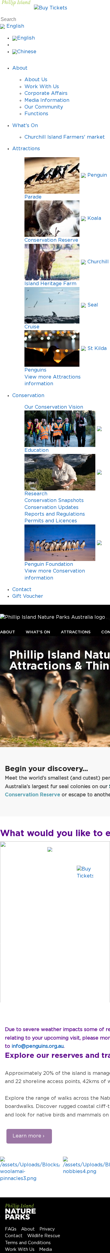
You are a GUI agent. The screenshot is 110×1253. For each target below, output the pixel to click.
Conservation (28, 395)
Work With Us (41, 86)
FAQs (10, 1229)
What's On (25, 125)
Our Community (43, 107)
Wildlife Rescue (43, 1236)
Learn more (27, 1136)
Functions (36, 113)
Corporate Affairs (46, 93)
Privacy (47, 1229)
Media (45, 1249)
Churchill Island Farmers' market (64, 137)
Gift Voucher (27, 596)
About (20, 68)
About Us (35, 79)
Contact (21, 589)
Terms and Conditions (28, 1243)
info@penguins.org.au (38, 1046)
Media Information (46, 100)
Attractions (26, 148)
